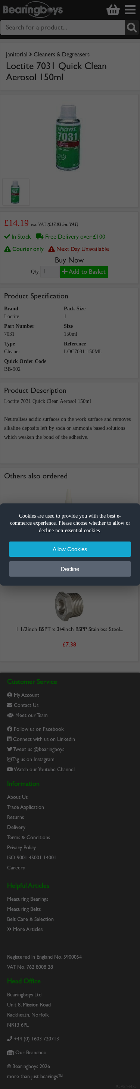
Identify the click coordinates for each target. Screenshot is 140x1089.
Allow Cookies (70, 549)
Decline (70, 569)
